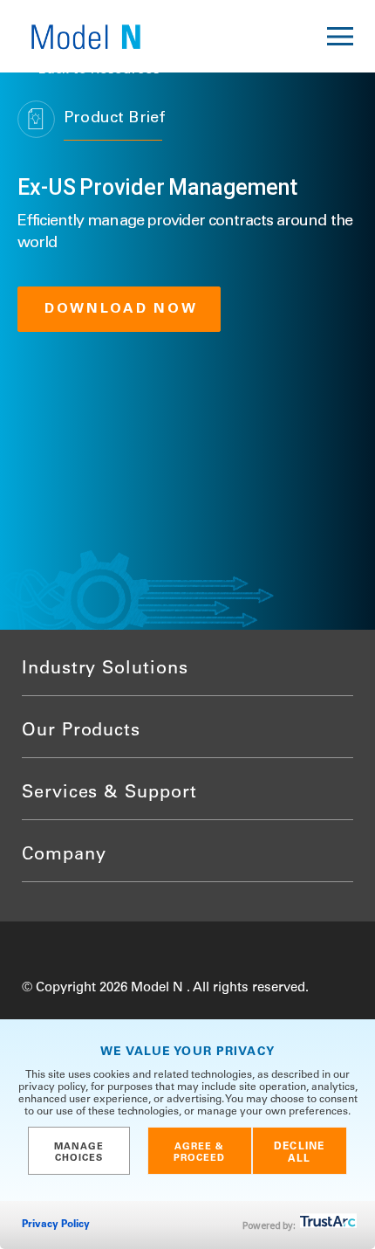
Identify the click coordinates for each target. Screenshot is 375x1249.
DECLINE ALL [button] (299, 1153)
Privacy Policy (56, 1224)
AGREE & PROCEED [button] (200, 1152)
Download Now (121, 309)
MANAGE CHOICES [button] (79, 1152)
